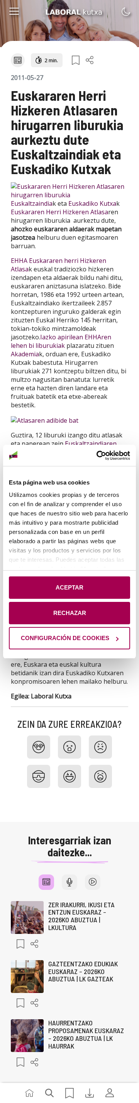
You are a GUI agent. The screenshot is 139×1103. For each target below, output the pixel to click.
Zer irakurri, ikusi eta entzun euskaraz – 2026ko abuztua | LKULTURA (81, 916)
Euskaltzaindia (32, 203)
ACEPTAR (69, 587)
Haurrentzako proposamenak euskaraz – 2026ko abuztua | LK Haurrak (86, 1034)
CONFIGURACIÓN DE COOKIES (65, 638)
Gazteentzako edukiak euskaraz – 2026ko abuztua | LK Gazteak (83, 971)
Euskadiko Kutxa (92, 203)
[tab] (46, 882)
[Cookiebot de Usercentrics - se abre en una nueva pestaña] (98, 456)
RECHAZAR (69, 613)
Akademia (25, 354)
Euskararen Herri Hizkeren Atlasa (59, 212)
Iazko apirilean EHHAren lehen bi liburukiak (61, 341)
